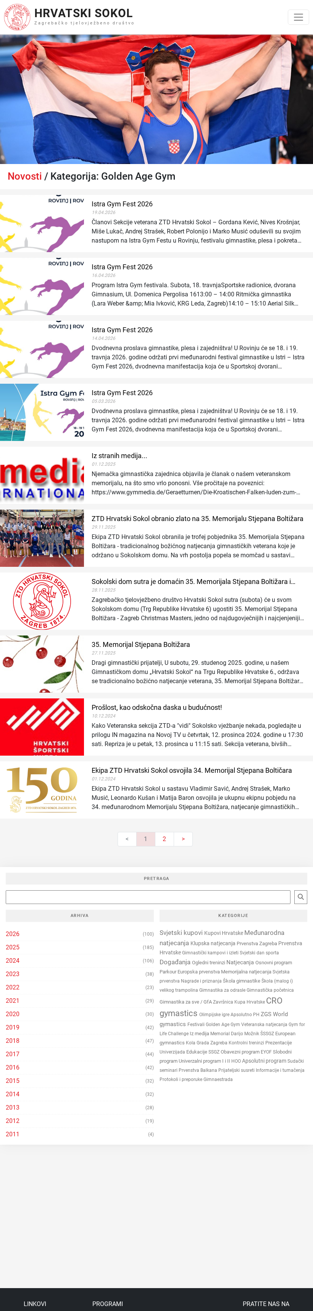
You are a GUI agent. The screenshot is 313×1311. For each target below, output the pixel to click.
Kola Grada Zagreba (207, 1043)
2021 (12, 1000)
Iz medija (200, 1033)
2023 (12, 974)
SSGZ (214, 1052)
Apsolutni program (264, 1061)
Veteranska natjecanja (265, 1024)
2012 (12, 1120)
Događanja (176, 962)
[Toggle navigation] (298, 17)
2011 (12, 1134)
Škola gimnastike (242, 981)
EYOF (267, 1052)
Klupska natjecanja (213, 943)
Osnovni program (273, 962)
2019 (12, 1027)
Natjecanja (240, 962)
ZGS (267, 1014)
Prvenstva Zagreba (257, 943)
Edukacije (197, 1052)
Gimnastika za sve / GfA (186, 1002)
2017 (12, 1054)
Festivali (196, 1024)
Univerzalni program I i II (205, 1061)
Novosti (25, 176)
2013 (12, 1107)
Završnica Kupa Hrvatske (239, 1002)
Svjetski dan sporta (259, 953)
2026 (12, 934)
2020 (12, 1014)
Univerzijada (173, 1052)
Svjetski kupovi (182, 932)
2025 (12, 947)
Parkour (168, 972)
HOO (236, 1061)
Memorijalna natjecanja (247, 972)
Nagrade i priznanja (202, 981)
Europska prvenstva (199, 972)
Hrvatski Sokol (83, 13)
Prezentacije (278, 1043)
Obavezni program (241, 1052)
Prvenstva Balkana (198, 1070)
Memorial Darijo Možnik (235, 1033)
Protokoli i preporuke (181, 1079)
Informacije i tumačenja (280, 1070)
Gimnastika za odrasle (223, 990)
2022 (12, 987)
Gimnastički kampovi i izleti (211, 953)
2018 (12, 1040)
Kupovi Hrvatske (224, 933)
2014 (12, 1094)
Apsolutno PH (246, 1014)
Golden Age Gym (223, 1024)
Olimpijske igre (215, 1014)
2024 (12, 960)
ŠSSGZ (267, 1033)
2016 (12, 1067)
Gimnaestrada (218, 1079)
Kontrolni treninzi (247, 1043)
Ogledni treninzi (209, 962)
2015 (12, 1080)
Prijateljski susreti (237, 1070)
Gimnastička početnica (270, 990)
